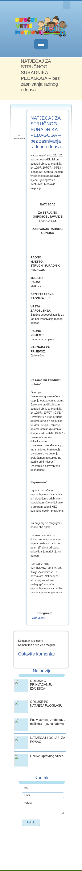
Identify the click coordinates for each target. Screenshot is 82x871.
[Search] (66, 5)
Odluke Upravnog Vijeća (46, 756)
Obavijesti (38, 617)
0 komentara (19, 136)
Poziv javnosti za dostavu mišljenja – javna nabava (47, 721)
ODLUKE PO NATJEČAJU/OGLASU (46, 703)
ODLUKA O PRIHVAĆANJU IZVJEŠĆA (41, 684)
